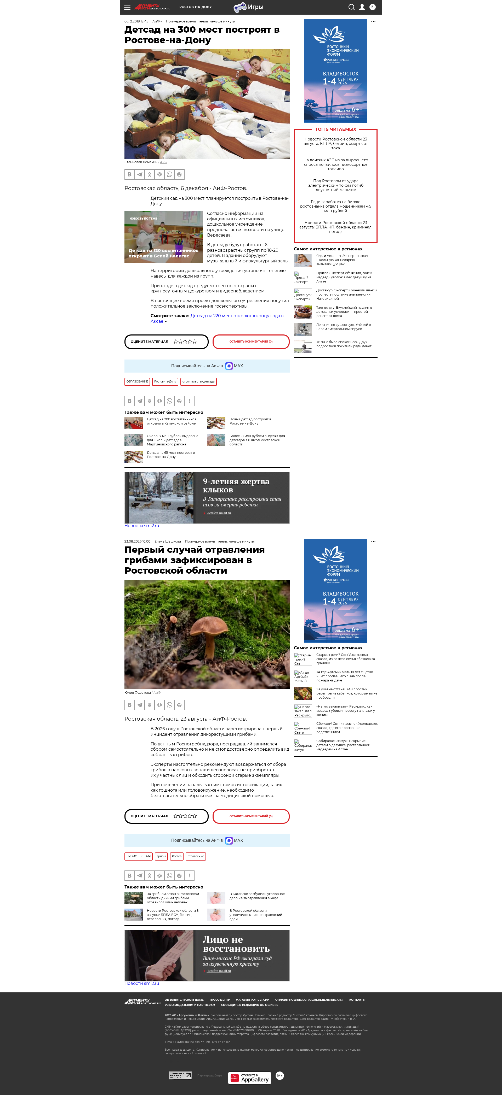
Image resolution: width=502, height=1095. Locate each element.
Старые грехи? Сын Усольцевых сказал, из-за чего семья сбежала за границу (345, 659)
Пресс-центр (220, 1000)
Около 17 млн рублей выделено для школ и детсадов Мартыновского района (172, 440)
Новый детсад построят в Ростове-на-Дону (250, 421)
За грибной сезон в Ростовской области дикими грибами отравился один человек (173, 898)
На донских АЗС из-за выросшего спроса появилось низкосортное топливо (336, 164)
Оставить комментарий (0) (251, 341)
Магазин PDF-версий (252, 1000)
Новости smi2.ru (141, 525)
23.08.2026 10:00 (137, 541)
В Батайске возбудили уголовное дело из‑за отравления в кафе (257, 896)
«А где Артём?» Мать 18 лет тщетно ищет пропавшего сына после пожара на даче (344, 676)
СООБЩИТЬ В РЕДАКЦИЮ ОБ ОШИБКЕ (249, 1005)
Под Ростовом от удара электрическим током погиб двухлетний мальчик (335, 185)
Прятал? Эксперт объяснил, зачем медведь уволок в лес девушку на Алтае (344, 277)
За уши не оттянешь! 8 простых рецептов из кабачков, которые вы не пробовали (346, 693)
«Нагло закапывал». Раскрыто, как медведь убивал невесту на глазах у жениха (345, 710)
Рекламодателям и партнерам (190, 1005)
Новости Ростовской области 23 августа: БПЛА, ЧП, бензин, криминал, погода (335, 227)
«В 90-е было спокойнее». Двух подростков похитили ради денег (344, 344)
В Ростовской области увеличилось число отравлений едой (256, 915)
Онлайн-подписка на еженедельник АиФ (309, 1000)
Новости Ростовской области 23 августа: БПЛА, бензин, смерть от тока (336, 143)
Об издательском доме (184, 1000)
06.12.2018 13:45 (136, 21)
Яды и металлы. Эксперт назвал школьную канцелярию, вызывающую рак (342, 260)
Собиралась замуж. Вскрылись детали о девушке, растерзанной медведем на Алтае (343, 745)
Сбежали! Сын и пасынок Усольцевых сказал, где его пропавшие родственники (347, 728)
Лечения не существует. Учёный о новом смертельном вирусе (343, 327)
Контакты (357, 1000)
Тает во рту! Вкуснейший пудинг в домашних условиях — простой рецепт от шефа (344, 311)
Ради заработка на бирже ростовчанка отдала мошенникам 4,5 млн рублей (335, 206)
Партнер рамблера (209, 1075)
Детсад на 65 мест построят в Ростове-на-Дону (171, 455)
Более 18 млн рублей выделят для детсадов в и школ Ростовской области (257, 440)
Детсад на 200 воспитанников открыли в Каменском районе (171, 421)
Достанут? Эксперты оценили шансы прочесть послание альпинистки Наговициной (346, 294)
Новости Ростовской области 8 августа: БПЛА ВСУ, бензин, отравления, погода (173, 915)
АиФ (163, 162)
